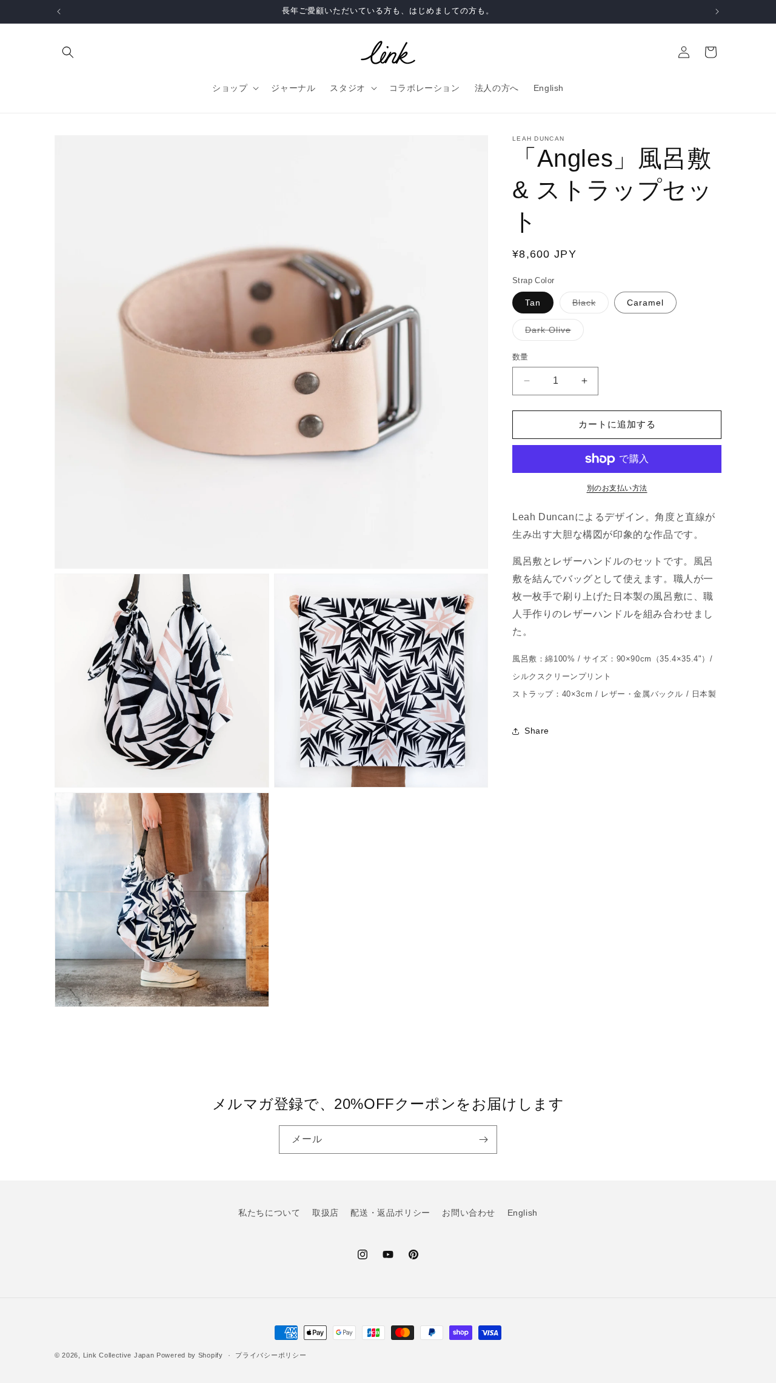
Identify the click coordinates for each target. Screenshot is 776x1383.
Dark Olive (552, 332)
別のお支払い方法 (617, 488)
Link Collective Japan (119, 1355)
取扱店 (325, 1212)
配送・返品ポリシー (390, 1212)
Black (588, 305)
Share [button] (536, 730)
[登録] (483, 1139)
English (522, 1212)
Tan (533, 302)
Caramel (645, 302)
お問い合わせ (468, 1212)
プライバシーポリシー (270, 1355)
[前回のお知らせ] (58, 11)
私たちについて (269, 1212)
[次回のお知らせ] (717, 11)
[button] (68, 52)
